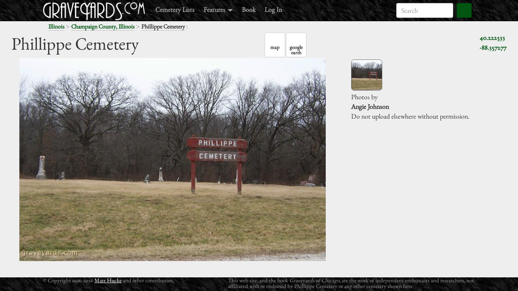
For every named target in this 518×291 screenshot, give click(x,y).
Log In (273, 9)
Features (215, 9)
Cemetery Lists (175, 9)
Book (249, 9)
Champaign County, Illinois (103, 26)
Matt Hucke (108, 280)
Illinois (56, 26)
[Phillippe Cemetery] (366, 75)
